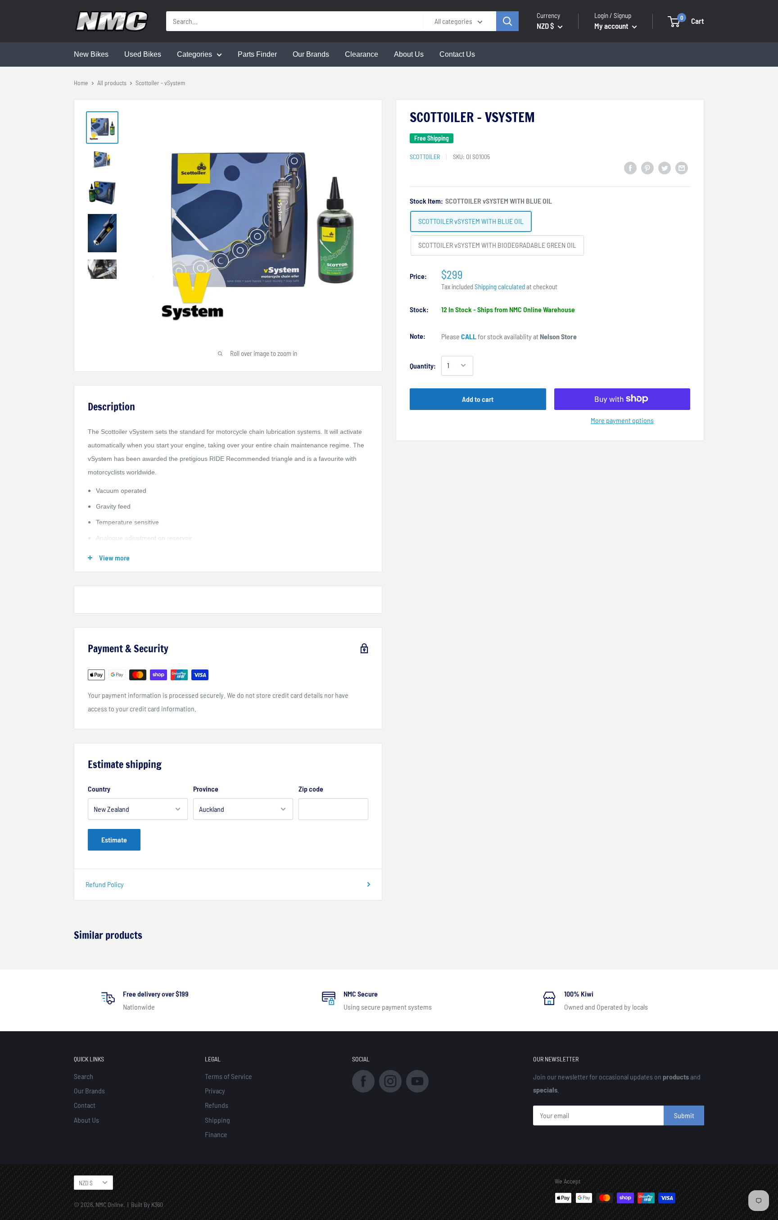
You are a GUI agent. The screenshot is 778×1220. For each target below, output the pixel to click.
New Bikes (91, 54)
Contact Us (457, 54)
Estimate (114, 839)
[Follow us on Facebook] (363, 1080)
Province (205, 788)
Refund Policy (105, 884)
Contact (84, 1105)
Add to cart (477, 398)
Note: (417, 335)
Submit (684, 1115)
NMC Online (109, 1204)
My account (612, 25)
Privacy (215, 1090)
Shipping (217, 1119)
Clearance (361, 54)
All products (112, 82)
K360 (157, 1204)
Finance (216, 1134)
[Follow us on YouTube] (417, 1080)
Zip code (311, 788)
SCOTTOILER (425, 156)
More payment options (622, 419)
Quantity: (423, 365)
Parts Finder (257, 54)
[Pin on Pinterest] (647, 167)
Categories (194, 54)
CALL (468, 336)
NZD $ (86, 1183)
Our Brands (311, 54)
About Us (409, 54)
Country (99, 788)
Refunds (216, 1105)
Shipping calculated (500, 286)
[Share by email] (681, 167)
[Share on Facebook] (630, 167)
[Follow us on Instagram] (390, 1080)
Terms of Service (228, 1076)
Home (81, 82)
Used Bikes (142, 54)
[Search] (507, 21)
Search (83, 1076)
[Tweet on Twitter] (664, 167)
